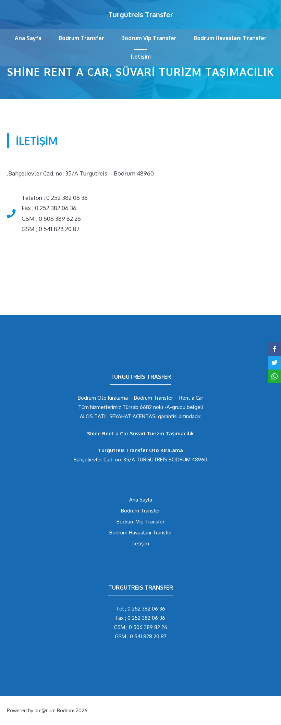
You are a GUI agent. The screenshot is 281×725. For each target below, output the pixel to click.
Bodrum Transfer (81, 38)
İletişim (141, 56)
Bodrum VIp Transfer (148, 38)
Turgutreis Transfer (140, 14)
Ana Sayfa (28, 38)
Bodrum (65, 710)
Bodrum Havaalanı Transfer (230, 38)
